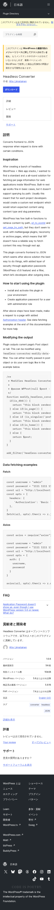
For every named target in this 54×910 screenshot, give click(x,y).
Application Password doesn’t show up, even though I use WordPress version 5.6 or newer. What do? (21, 608)
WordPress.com (13, 834)
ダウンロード (11, 89)
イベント (33, 814)
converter (34, 705)
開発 (8, 116)
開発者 (6, 819)
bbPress (9, 845)
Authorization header (14, 319)
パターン (33, 799)
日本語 (13, 864)
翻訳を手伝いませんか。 (34, 23)
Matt (7, 840)
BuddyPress (11, 850)
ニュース (8, 788)
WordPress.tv (12, 824)
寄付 (32, 819)
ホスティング (10, 794)
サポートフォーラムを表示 (17, 764)
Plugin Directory (11, 13)
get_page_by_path (13, 227)
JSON (47, 711)
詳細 (8, 100)
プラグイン (34, 794)
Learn (6, 809)
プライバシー (10, 799)
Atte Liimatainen (18, 81)
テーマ (32, 788)
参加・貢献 (34, 809)
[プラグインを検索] (35, 34)
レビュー (11, 108)
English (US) (45, 698)
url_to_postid (38, 222)
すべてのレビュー (41, 742)
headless (46, 705)
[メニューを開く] (49, 4)
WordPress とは (12, 783)
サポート (11, 124)
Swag (33, 824)
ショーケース (35, 783)
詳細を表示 (9, 719)
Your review (9, 742)
